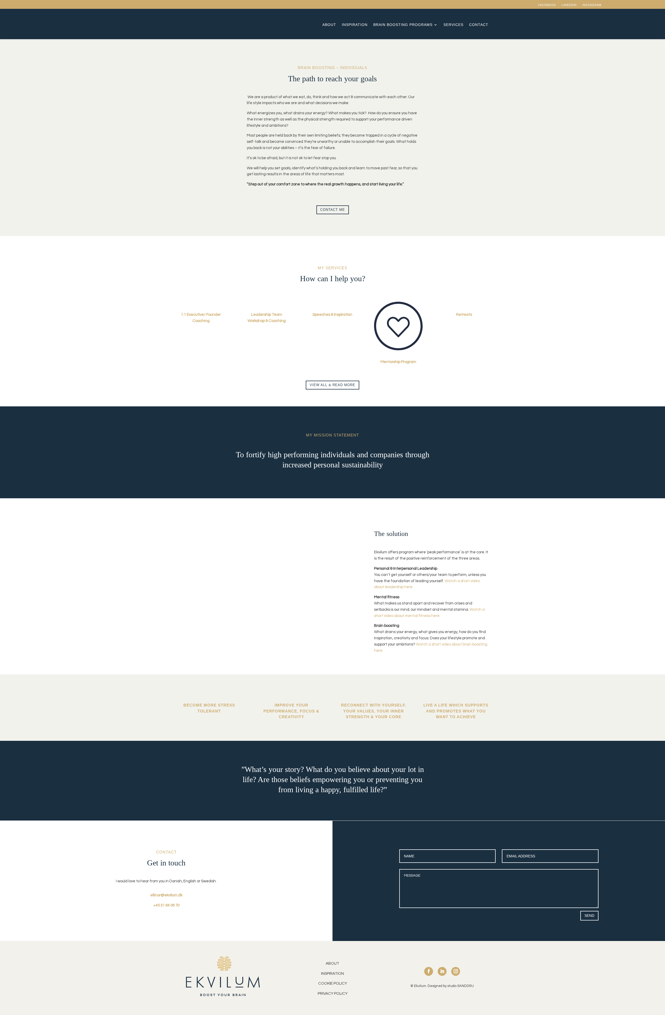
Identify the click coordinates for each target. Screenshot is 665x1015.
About (329, 25)
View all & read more (332, 385)
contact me (332, 210)
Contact (478, 25)
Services (453, 25)
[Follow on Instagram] (455, 971)
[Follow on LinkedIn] (442, 971)
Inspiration (355, 25)
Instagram (591, 4)
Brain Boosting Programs (403, 25)
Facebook (547, 4)
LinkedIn (569, 4)
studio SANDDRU (460, 986)
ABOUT (332, 963)
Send (589, 915)
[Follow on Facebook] (428, 971)
